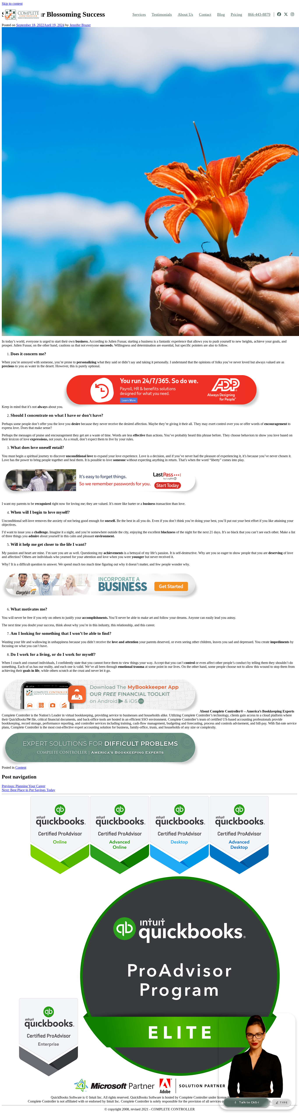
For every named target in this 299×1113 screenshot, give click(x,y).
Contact (205, 14)
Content (20, 767)
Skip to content (12, 3)
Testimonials (162, 14)
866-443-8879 (259, 14)
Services (139, 14)
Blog (221, 14)
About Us (185, 14)
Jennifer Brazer (80, 25)
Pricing (236, 14)
